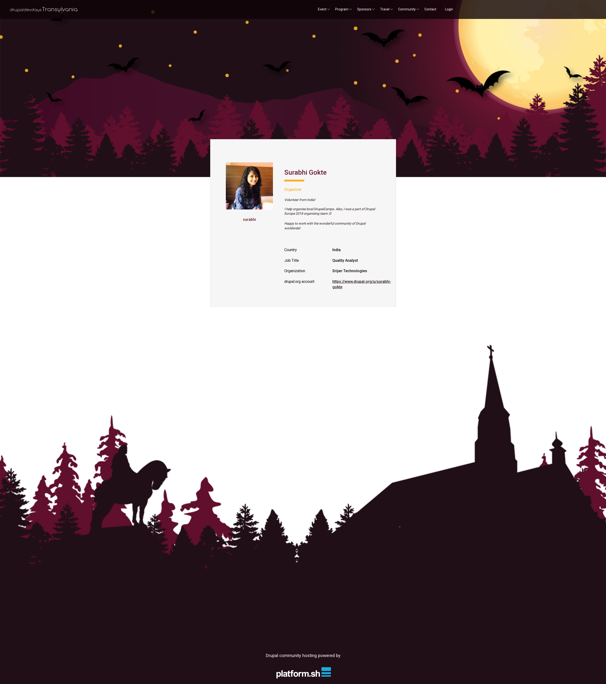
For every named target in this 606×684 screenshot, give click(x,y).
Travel (384, 9)
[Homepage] (43, 10)
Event (322, 9)
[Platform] (303, 672)
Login (449, 9)
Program (341, 9)
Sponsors (364, 9)
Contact (430, 9)
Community (407, 9)
